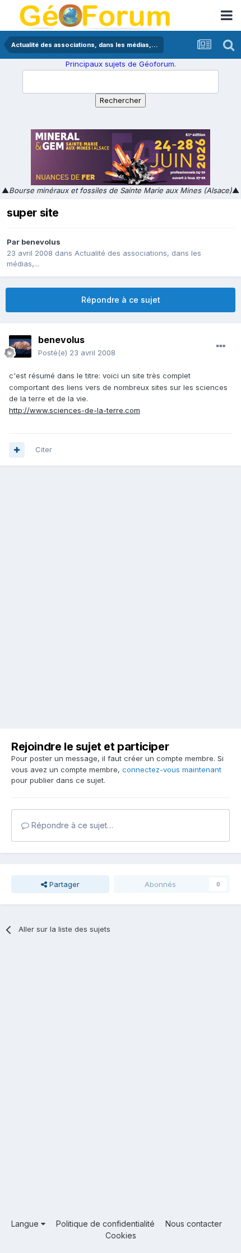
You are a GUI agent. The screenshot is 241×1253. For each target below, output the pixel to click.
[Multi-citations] (17, 450)
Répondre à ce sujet (120, 299)
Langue (26, 1223)
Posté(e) (76, 352)
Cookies (120, 1235)
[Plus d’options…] (221, 346)
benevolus (41, 241)
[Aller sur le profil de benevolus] (20, 346)
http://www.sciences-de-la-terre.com (74, 410)
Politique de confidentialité (105, 1223)
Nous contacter (193, 1223)
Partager (63, 884)
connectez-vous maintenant (171, 769)
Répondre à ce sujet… (71, 825)
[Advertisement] (120, 597)
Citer (43, 449)
